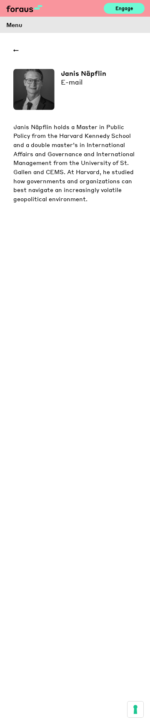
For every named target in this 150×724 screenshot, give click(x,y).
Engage (124, 8)
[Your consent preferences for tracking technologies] (135, 709)
